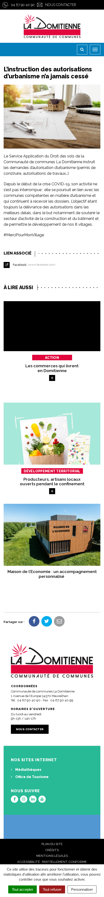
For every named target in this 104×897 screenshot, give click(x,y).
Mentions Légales (52, 856)
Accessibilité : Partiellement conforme (52, 862)
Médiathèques (28, 770)
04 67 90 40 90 (23, 5)
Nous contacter (60, 5)
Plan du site (52, 844)
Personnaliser (82, 889)
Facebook (33, 264)
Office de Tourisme (32, 777)
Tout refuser (52, 889)
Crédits (52, 850)
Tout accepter (22, 889)
